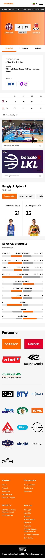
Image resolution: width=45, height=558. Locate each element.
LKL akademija (7, 515)
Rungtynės (6, 491)
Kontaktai (27, 513)
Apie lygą (27, 510)
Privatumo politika (8, 498)
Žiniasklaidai (28, 538)
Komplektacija (7, 494)
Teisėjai (27, 516)
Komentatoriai (29, 519)
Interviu (4, 485)
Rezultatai (28, 491)
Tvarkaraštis (28, 488)
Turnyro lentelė (29, 485)
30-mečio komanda (31, 535)
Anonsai (5, 488)
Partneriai (27, 523)
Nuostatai (27, 526)
